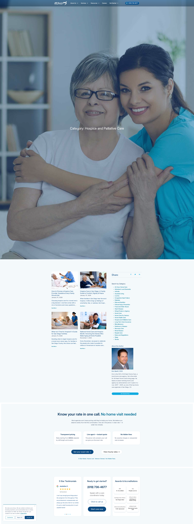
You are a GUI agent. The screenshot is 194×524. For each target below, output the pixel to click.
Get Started (112, 3)
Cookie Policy (23, 513)
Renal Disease (119, 330)
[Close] (35, 506)
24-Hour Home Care (121, 287)
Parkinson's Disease (121, 326)
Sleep (116, 337)
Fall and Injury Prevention (122, 304)
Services (83, 3)
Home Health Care (120, 317)
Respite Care (118, 333)
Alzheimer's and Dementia (123, 289)
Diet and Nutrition (120, 302)
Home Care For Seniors (122, 315)
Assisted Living (119, 293)
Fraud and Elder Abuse (122, 306)
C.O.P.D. (117, 296)
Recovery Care (119, 328)
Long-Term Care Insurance (123, 322)
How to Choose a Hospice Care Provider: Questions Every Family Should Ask (63, 293)
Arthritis (117, 291)
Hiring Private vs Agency (122, 311)
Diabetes (117, 300)
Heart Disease (119, 309)
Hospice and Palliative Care (123, 320)
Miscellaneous (119, 324)
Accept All (29, 517)
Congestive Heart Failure (122, 298)
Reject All (19, 517)
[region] (19, 513)
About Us (73, 3)
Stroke (117, 339)
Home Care (118, 313)
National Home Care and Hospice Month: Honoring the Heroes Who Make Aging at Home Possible (91, 334)
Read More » (54, 308)
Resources (94, 3)
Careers (104, 3)
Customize (10, 517)
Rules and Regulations (121, 335)
